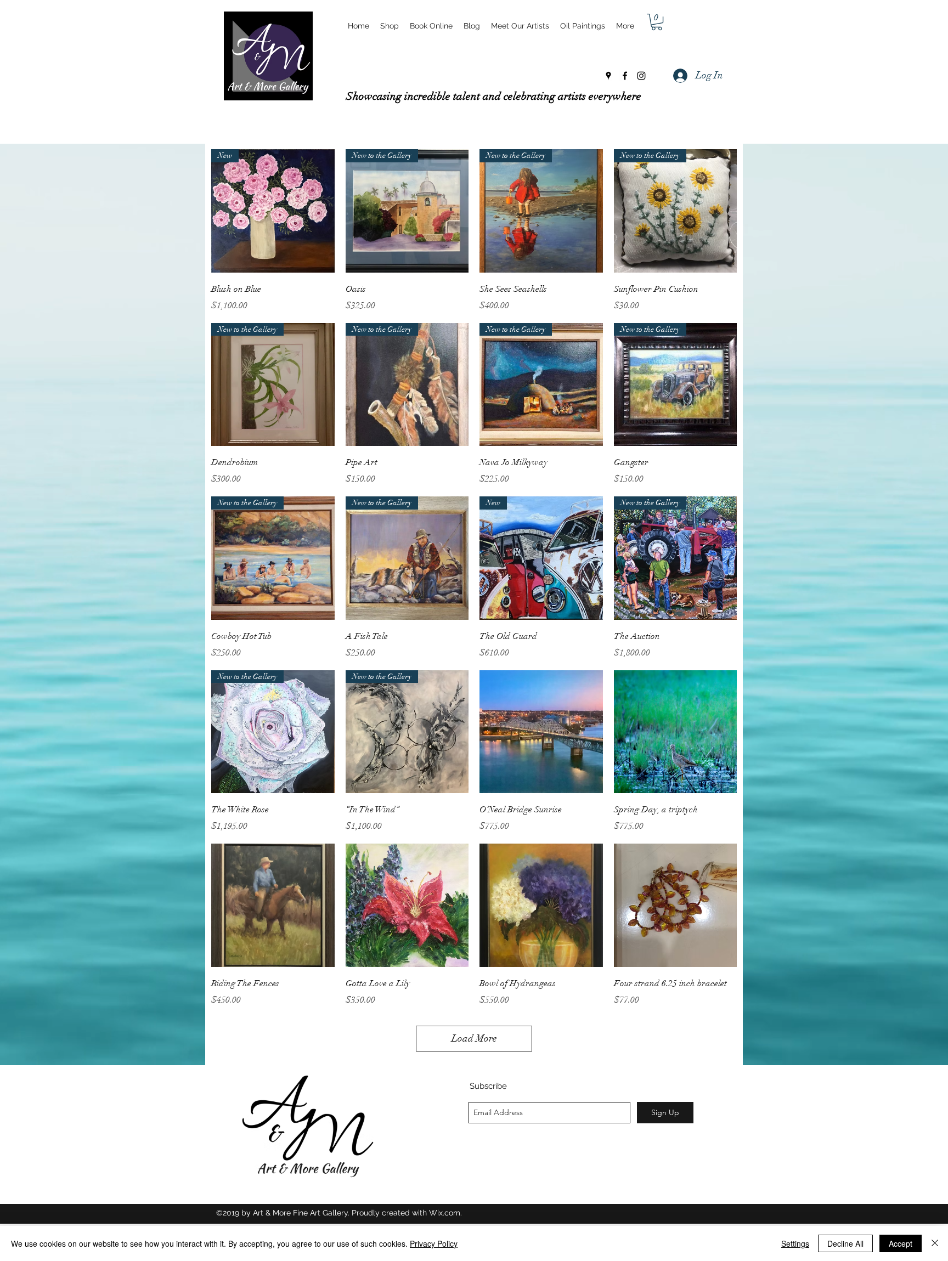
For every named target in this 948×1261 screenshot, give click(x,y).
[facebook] (624, 75)
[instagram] (641, 75)
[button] (657, 22)
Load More (474, 1038)
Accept (900, 1243)
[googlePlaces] (608, 75)
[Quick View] (541, 732)
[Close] (934, 1243)
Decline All (845, 1243)
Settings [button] (795, 1243)
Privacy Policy (434, 1243)
